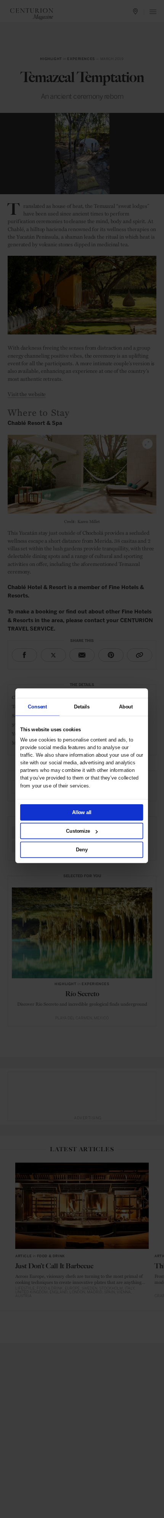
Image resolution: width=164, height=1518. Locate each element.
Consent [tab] (37, 706)
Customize (78, 830)
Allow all (81, 812)
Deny (81, 849)
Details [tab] (81, 706)
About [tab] (126, 706)
